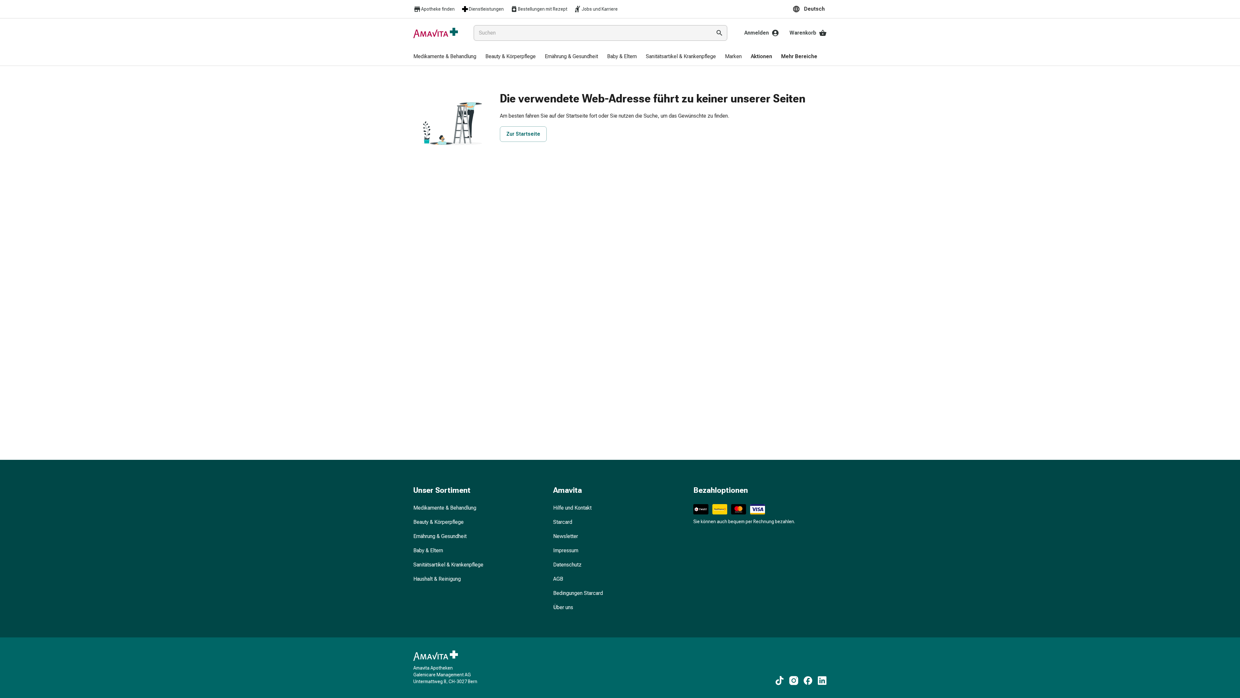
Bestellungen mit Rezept (542, 9)
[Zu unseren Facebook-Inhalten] (807, 680)
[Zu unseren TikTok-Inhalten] (779, 680)
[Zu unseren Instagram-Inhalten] (793, 680)
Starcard (562, 522)
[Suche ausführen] (719, 33)
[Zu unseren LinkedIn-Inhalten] (822, 680)
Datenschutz (567, 565)
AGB (558, 579)
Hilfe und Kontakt (572, 508)
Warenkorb (803, 33)
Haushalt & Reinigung (437, 579)
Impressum (565, 550)
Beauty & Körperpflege (438, 522)
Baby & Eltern (428, 550)
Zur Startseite (523, 134)
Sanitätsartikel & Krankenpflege (448, 565)
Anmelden (756, 33)
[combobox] (591, 33)
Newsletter (565, 536)
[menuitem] (444, 57)
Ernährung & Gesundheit (440, 536)
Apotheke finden (438, 9)
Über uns (563, 607)
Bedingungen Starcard (578, 593)
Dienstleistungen (486, 9)
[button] (809, 9)
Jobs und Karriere (600, 9)
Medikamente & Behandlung (444, 508)
